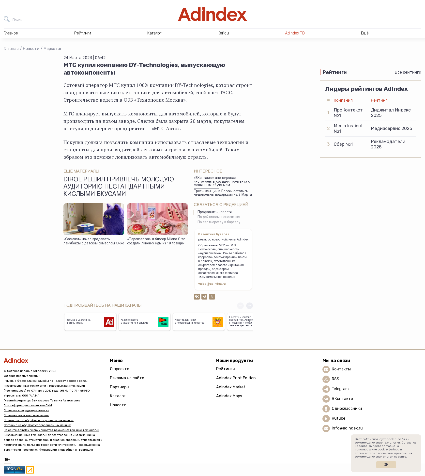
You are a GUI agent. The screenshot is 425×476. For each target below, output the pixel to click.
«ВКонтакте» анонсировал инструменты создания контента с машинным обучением (222, 181)
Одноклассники (347, 408)
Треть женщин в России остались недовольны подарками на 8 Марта (223, 193)
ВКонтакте (342, 399)
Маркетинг (54, 48)
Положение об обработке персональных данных (39, 420)
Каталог (117, 396)
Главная (11, 48)
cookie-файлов (388, 449)
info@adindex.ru (347, 428)
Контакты (341, 369)
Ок (386, 464)
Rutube (338, 418)
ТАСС (226, 92)
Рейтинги (225, 368)
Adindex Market (230, 387)
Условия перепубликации (22, 376)
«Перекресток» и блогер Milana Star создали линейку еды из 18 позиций (156, 241)
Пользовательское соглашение (26, 415)
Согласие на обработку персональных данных (37, 425)
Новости (31, 48)
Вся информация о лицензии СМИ (28, 405)
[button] (249, 305)
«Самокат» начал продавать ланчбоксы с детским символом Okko (93, 241)
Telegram (340, 389)
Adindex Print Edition (236, 378)
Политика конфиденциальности (26, 410)
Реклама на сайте (127, 378)
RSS (335, 379)
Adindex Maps (229, 396)
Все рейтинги (408, 72)
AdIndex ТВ (295, 33)
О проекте (119, 368)
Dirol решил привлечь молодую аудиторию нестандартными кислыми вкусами (118, 187)
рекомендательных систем (374, 456)
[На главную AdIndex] (212, 14)
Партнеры (119, 387)
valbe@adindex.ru (212, 284)
